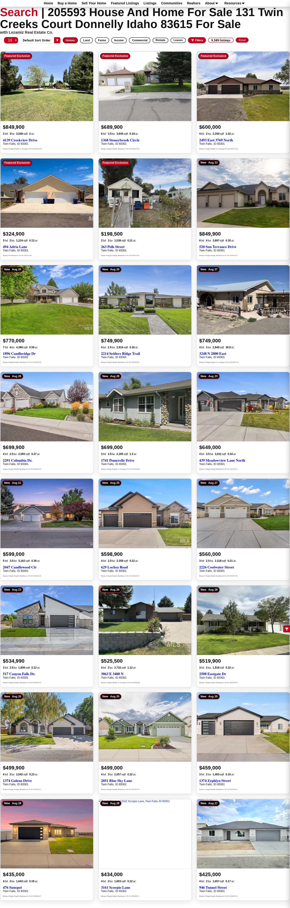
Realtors (193, 3)
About (210, 3)
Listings (149, 3)
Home (48, 3)
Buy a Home (67, 3)
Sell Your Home (94, 3)
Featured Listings (125, 3)
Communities (171, 3)
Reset (242, 40)
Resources (232, 3)
